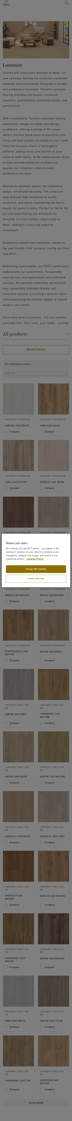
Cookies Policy (35, 559)
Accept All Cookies (36, 569)
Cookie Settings (36, 578)
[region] (36, 560)
